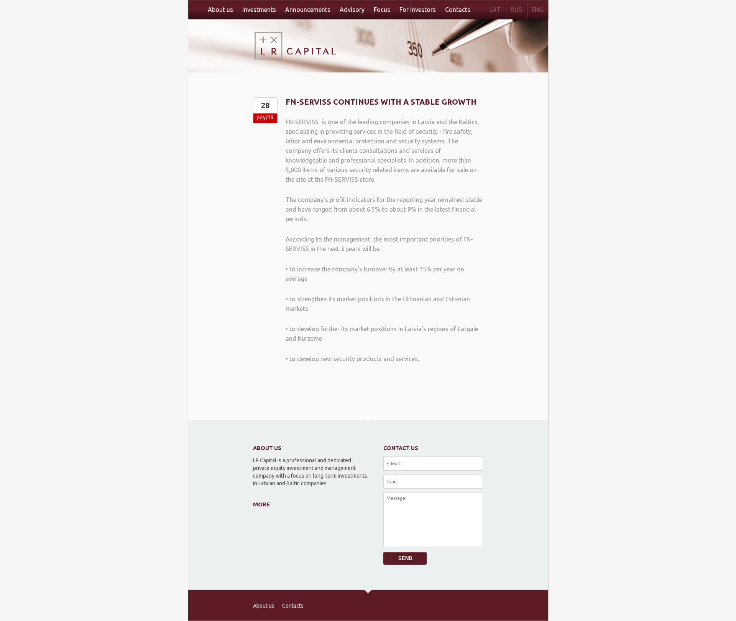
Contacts (457, 9)
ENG (537, 9)
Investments (259, 9)
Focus (382, 9)
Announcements (307, 9)
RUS (516, 9)
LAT (495, 9)
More (261, 504)
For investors (417, 9)
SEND (405, 558)
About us (220, 9)
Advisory (352, 9)
